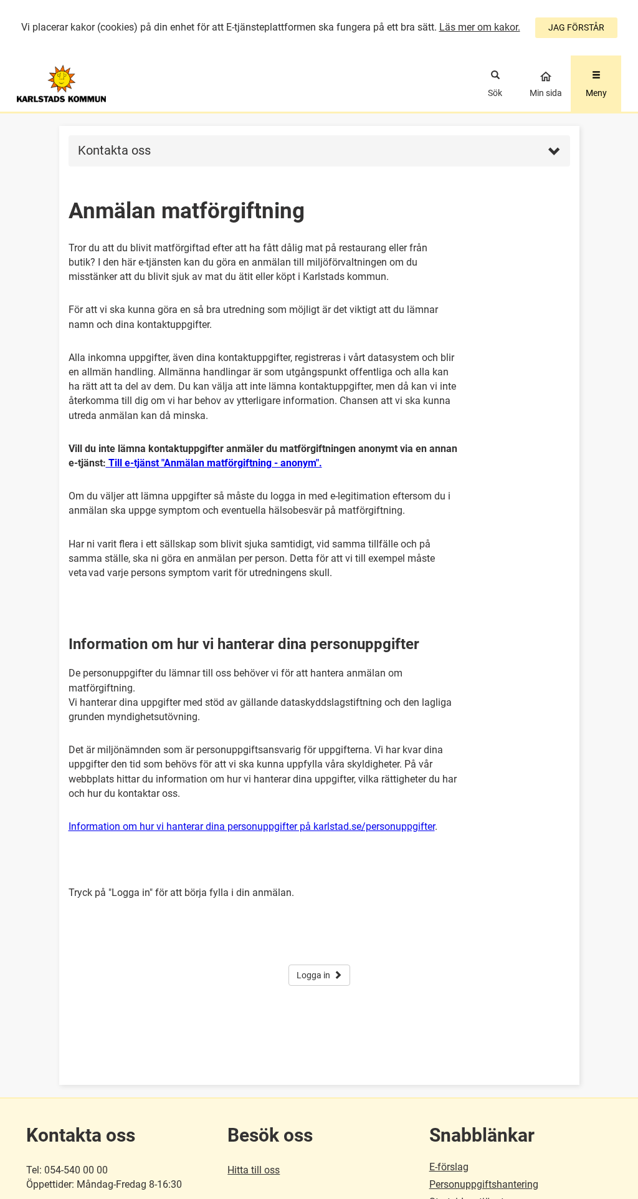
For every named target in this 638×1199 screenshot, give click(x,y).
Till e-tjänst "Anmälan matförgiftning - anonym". (214, 463)
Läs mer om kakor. (479, 27)
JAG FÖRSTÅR (576, 27)
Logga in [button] (313, 975)
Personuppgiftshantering (483, 1184)
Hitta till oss (253, 1170)
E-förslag (449, 1167)
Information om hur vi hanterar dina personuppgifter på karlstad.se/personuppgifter (252, 826)
